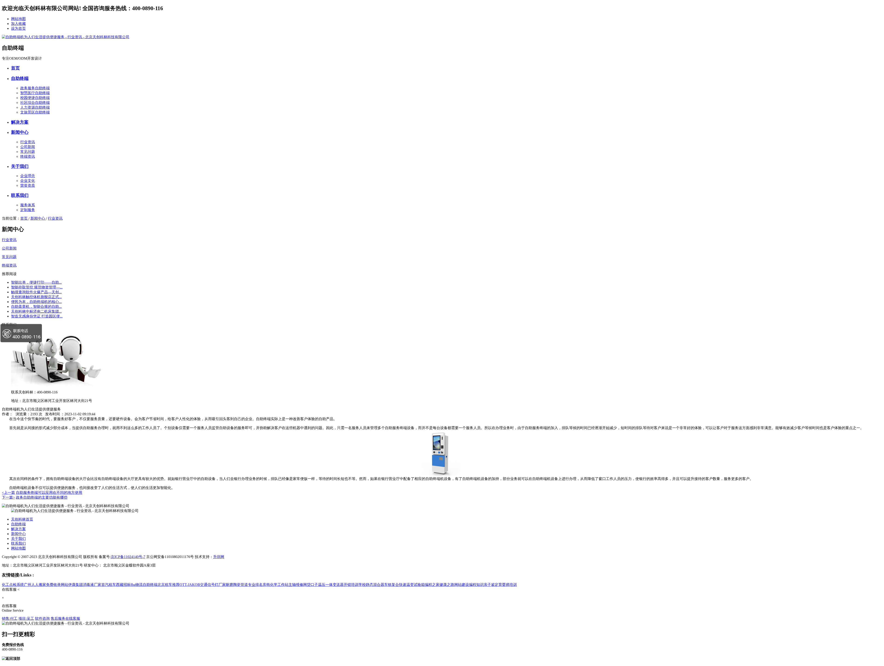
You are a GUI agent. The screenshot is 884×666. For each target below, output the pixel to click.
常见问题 (27, 152)
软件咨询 (42, 618)
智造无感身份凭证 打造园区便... (37, 316)
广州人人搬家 (35, 585)
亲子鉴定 (491, 585)
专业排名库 (257, 585)
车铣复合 (391, 585)
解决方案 (20, 122)
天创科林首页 (22, 519)
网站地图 (18, 19)
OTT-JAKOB (190, 585)
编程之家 (432, 585)
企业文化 (27, 181)
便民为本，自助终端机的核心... (36, 302)
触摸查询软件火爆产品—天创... (36, 292)
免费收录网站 (57, 585)
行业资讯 (27, 142)
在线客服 (72, 618)
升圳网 (218, 557)
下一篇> (8, 497)
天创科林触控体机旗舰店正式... (36, 297)
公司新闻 (27, 147)
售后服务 (58, 618)
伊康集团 (75, 585)
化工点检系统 (13, 585)
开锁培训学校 (355, 585)
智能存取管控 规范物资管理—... (37, 287)
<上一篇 (8, 492)
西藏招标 (123, 585)
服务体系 (27, 205)
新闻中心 (20, 132)
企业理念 (27, 176)
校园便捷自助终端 (35, 98)
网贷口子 (310, 585)
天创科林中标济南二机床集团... (36, 311)
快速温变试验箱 (412, 585)
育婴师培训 (507, 585)
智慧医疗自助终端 (35, 93)
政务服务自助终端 (35, 88)
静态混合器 (375, 585)
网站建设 (461, 585)
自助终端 (20, 78)
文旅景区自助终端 (35, 112)
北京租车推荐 (168, 585)
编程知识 (476, 585)
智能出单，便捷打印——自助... (36, 282)
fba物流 (137, 585)
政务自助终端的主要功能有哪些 (41, 497)
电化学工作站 (277, 585)
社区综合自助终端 (35, 103)
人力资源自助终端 (35, 107)
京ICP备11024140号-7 (128, 557)
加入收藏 (18, 24)
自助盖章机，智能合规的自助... (36, 306)
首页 (15, 68)
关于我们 (20, 166)
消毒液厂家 (92, 585)
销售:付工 (9, 618)
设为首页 (18, 28)
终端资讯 (27, 156)
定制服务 (27, 210)
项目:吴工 (26, 618)
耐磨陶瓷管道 (237, 585)
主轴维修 (295, 585)
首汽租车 (108, 585)
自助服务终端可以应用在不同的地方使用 (49, 492)
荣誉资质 (27, 185)
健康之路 (446, 585)
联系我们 (20, 195)
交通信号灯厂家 (213, 585)
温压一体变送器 (331, 585)
